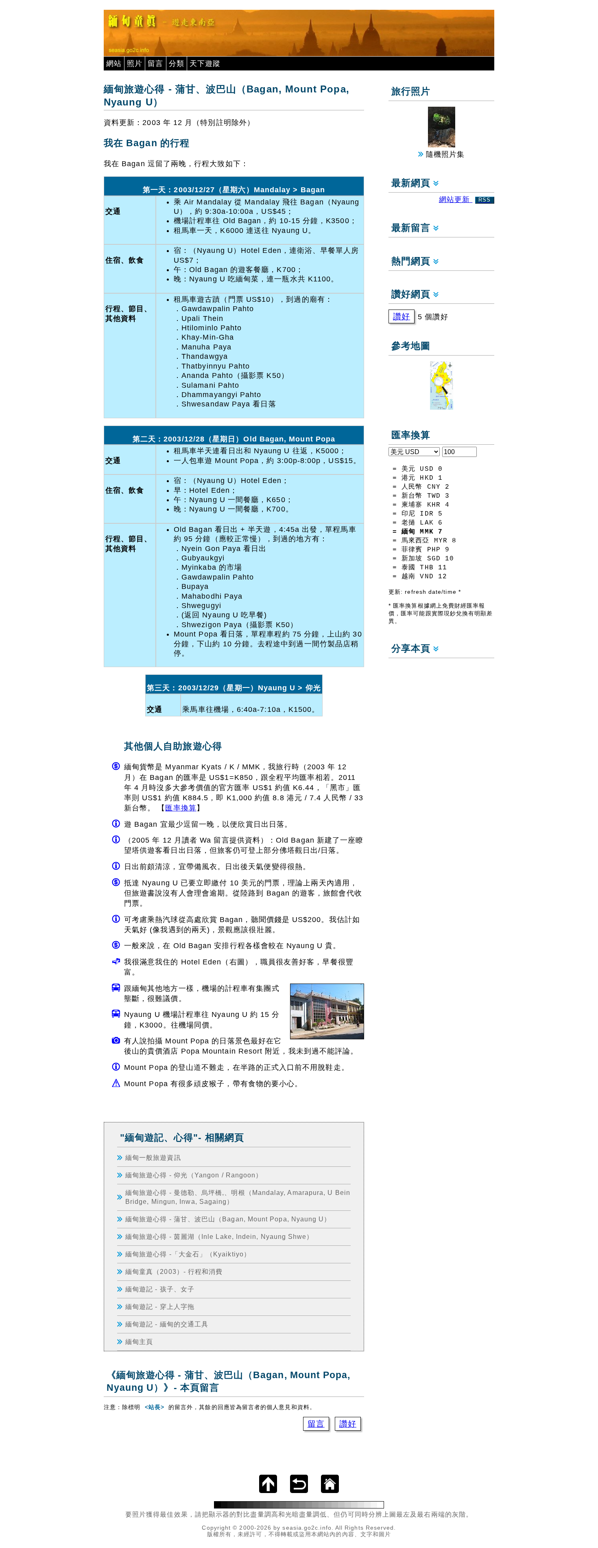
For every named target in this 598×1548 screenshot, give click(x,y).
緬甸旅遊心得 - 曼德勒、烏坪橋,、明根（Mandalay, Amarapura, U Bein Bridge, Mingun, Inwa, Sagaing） (237, 1197)
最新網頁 (412, 183)
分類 (176, 63)
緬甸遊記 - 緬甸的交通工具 (166, 1324)
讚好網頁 (412, 294)
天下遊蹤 (205, 63)
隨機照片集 (444, 154)
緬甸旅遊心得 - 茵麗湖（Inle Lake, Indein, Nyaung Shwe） (219, 1236)
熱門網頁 (412, 261)
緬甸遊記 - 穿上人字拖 (159, 1306)
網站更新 (465, 199)
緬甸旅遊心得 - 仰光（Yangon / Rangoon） (193, 1175)
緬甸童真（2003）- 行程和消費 (174, 1271)
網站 (114, 63)
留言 (155, 63)
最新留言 (412, 228)
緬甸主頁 (139, 1341)
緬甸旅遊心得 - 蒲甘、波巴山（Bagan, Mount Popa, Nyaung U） (228, 1219)
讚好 (347, 1423)
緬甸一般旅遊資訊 (153, 1157)
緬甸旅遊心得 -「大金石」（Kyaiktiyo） (188, 1254)
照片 (134, 63)
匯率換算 (180, 808)
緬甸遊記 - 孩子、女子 (159, 1289)
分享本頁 (412, 648)
